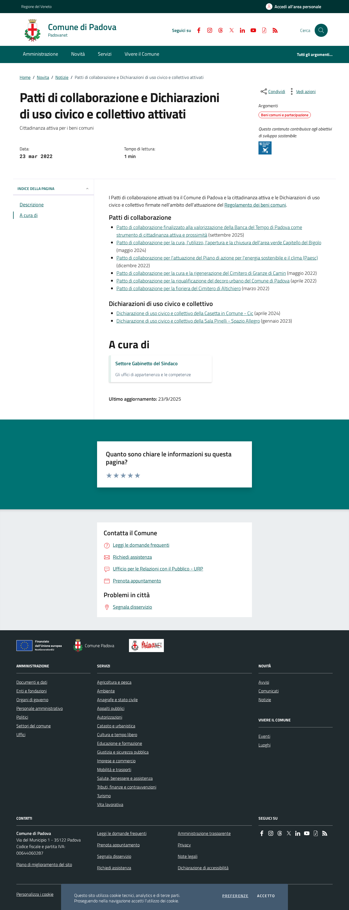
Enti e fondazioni (31, 691)
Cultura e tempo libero (117, 734)
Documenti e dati (31, 682)
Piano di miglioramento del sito (44, 864)
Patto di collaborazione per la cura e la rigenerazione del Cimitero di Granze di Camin (201, 273)
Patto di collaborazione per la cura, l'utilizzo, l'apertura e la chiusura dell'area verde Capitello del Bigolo (218, 242)
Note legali (187, 856)
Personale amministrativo (39, 708)
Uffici (20, 734)
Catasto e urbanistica (116, 725)
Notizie (61, 77)
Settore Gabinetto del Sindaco (146, 363)
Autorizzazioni (109, 717)
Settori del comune (33, 725)
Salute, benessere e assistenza (125, 778)
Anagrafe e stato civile (117, 699)
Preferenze (235, 896)
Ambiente (106, 691)
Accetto (266, 896)
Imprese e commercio (116, 760)
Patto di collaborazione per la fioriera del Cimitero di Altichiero (178, 288)
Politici (22, 717)
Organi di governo (32, 699)
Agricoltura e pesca (114, 682)
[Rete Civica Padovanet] (147, 645)
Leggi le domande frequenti (121, 833)
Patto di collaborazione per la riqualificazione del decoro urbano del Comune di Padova (203, 280)
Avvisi (263, 682)
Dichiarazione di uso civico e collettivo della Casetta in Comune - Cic (184, 313)
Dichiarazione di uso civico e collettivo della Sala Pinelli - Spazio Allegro (188, 321)
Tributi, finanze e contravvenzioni (126, 787)
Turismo (104, 795)
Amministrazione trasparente (204, 833)
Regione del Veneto (36, 6)
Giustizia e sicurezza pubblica (123, 752)
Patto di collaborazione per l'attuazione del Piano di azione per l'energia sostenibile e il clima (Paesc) (217, 257)
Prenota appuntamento (118, 844)
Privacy (184, 844)
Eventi (264, 736)
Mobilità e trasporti (114, 769)
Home (25, 77)
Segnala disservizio (114, 856)
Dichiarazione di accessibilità (203, 867)
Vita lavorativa (110, 804)
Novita (43, 77)
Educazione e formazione (119, 743)
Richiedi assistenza (114, 867)
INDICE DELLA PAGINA (35, 188)
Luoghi (264, 745)
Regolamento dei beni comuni (255, 205)
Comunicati (268, 691)
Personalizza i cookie (34, 894)
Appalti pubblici (110, 708)
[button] (321, 30)
